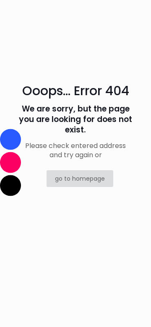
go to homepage (80, 178)
